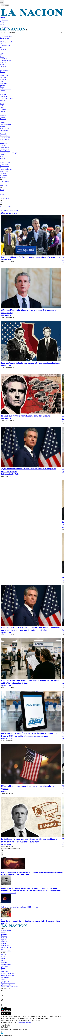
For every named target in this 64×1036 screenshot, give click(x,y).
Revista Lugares (4, 166)
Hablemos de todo (5, 89)
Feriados (2, 123)
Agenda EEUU (6, 365)
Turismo (2, 117)
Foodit (4, 22)
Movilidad (3, 62)
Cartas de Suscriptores (6, 98)
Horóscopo (3, 121)
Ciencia (2, 87)
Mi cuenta (5, 27)
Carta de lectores (5, 151)
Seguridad (3, 77)
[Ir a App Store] (6, 1014)
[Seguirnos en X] (2, 996)
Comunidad (3, 83)
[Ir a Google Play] (6, 1011)
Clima (1, 44)
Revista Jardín (4, 171)
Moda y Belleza (4, 128)
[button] (32, 118)
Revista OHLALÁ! (5, 162)
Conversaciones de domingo (8, 153)
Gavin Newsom (13, 210)
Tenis (1, 108)
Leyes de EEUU (6, 738)
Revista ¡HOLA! (4, 164)
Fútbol (2, 104)
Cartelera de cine (5, 136)
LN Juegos (3, 115)
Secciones (5, 20)
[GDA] (5, 1028)
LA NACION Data (5, 45)
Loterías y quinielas (5, 124)
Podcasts (2, 126)
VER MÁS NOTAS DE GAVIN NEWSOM (10, 848)
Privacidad (28, 1022)
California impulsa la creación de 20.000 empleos (30, 257)
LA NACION (5, 210)
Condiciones (21, 1022)
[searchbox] (31, 33)
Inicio (3, 17)
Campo (2, 57)
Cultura (2, 81)
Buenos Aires (4, 76)
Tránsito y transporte (6, 42)
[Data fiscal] (2, 1033)
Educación (3, 79)
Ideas (1, 156)
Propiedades (3, 59)
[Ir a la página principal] (32, 15)
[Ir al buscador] (2, 7)
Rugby (2, 106)
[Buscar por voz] (61, 32)
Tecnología (3, 119)
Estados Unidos (4, 70)
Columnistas (3, 96)
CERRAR (2, 1)
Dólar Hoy (3, 55)
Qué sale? (3, 134)
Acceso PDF (3, 143)
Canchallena (3, 109)
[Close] (2, 850)
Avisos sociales (4, 149)
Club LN (4, 25)
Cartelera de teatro (5, 138)
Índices (2, 64)
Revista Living (4, 168)
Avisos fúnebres (4, 147)
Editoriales (3, 94)
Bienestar (3, 85)
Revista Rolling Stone (6, 170)
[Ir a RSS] (2, 1005)
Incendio (4, 791)
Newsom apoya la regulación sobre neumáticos (26, 416)
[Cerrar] (26, 30)
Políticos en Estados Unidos (10, 474)
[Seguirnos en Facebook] (2, 991)
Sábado (2, 155)
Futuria (2, 53)
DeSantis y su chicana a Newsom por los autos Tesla (30, 363)
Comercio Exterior (5, 60)
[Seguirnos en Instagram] (2, 1001)
